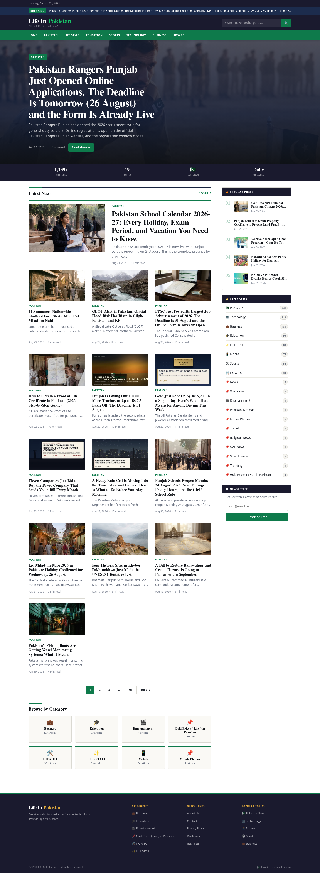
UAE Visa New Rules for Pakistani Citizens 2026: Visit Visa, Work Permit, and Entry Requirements (267, 208)
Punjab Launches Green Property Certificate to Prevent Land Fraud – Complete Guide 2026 (258, 224)
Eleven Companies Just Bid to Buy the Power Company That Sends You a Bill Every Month (53, 485)
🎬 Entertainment (256, 400)
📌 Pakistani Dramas (256, 410)
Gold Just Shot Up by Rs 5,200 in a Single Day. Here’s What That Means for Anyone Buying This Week (182, 402)
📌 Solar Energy (256, 456)
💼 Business (256, 326)
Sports (114, 35)
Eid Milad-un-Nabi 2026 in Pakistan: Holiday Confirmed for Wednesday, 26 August (56, 569)
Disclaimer (193, 836)
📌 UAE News (256, 447)
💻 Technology (256, 317)
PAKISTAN (51, 35)
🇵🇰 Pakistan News (253, 813)
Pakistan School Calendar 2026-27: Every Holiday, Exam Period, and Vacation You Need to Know (161, 226)
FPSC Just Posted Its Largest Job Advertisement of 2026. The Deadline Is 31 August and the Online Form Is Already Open (182, 318)
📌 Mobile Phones (256, 419)
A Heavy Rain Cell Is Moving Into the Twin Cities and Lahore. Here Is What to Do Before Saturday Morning (120, 487)
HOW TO (179, 35)
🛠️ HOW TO (256, 373)
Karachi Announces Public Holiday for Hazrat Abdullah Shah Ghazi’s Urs (269, 260)
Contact (192, 821)
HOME (33, 35)
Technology (136, 35)
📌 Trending (256, 466)
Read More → (81, 147)
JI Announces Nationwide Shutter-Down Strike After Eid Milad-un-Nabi (54, 316)
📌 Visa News (256, 391)
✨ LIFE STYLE (256, 345)
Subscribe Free (256, 517)
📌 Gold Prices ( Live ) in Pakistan (256, 475)
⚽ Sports (256, 363)
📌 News (256, 382)
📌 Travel (256, 428)
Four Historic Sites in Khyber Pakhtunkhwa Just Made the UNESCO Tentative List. (116, 569)
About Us (193, 813)
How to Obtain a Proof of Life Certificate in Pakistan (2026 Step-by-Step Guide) (53, 400)
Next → (145, 690)
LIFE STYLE (71, 35)
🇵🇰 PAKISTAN (256, 308)
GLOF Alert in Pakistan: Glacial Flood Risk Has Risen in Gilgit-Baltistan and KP (119, 315)
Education (94, 35)
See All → (205, 193)
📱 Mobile (256, 354)
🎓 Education (256, 336)
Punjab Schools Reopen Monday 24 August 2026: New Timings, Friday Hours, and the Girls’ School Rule (182, 487)
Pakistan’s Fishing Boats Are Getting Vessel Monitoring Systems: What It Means (52, 650)
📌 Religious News (256, 438)
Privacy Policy (196, 828)
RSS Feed (193, 844)
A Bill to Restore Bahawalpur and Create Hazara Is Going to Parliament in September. (183, 569)
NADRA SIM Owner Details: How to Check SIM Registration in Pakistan (269, 278)
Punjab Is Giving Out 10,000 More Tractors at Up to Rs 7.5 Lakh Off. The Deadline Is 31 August (117, 402)
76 (130, 690)
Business (159, 35)
